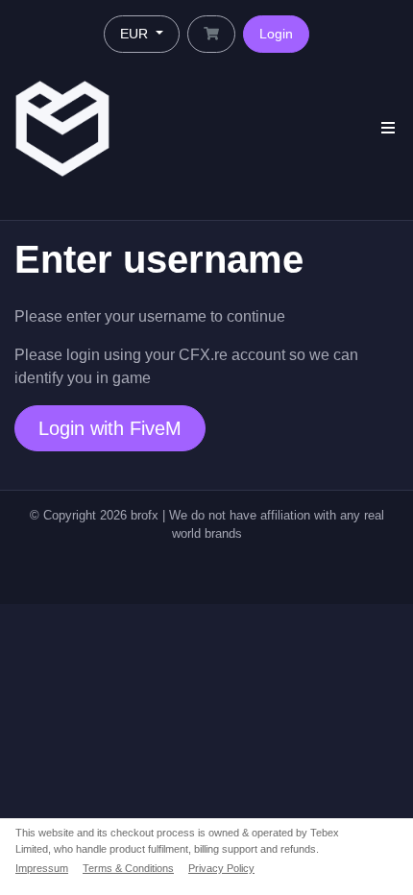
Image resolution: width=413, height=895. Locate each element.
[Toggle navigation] (388, 128)
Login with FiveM (110, 428)
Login (276, 33)
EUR (136, 33)
